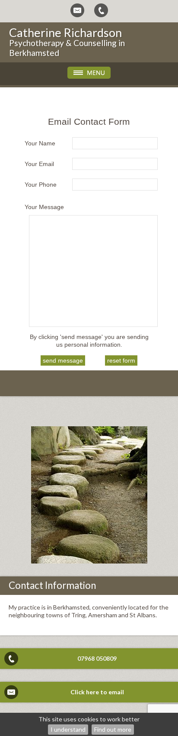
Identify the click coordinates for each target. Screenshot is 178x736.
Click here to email (97, 692)
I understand (68, 729)
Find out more (112, 729)
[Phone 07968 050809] (101, 10)
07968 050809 (97, 658)
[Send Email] (77, 10)
